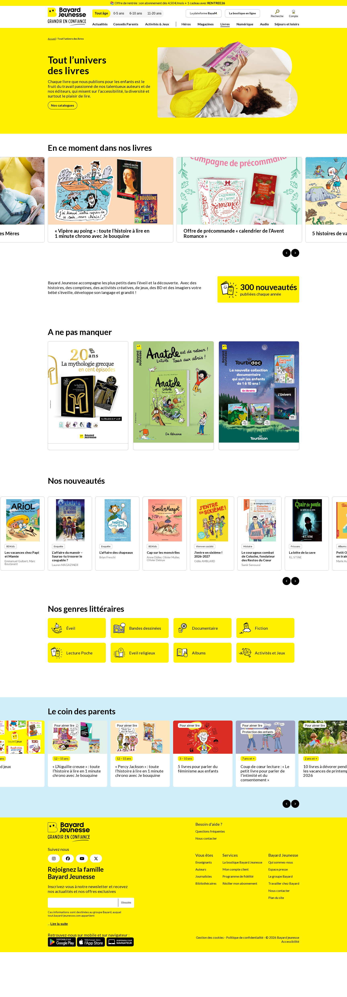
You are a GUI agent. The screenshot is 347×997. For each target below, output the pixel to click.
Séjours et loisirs (287, 24)
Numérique (245, 24)
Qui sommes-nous (280, 862)
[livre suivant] (295, 581)
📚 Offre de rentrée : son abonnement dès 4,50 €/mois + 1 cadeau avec (167, 3)
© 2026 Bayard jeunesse (282, 938)
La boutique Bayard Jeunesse (242, 862)
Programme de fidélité (237, 876)
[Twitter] (96, 859)
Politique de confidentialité (245, 938)
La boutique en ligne (242, 13)
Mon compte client (235, 869)
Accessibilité (290, 941)
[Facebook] (68, 859)
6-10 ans (136, 13)
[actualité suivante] (295, 253)
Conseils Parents (125, 24)
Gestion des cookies (210, 938)
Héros (186, 24)
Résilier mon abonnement (239, 883)
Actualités (100, 24)
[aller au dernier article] (287, 804)
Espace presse (278, 869)
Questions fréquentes (210, 831)
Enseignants (203, 862)
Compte (293, 16)
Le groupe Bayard (280, 876)
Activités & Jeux (157, 24)
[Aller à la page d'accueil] (67, 24)
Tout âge (101, 13)
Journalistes (203, 876)
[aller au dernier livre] (287, 581)
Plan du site (276, 897)
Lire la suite (59, 924)
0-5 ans (118, 13)
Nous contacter (206, 838)
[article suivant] (295, 804)
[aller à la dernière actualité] (287, 253)
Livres (225, 24)
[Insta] (54, 859)
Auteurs (200, 869)
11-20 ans (154, 13)
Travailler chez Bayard (283, 883)
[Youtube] (82, 859)
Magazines (206, 24)
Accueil (52, 38)
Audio (264, 24)
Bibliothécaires (205, 883)
